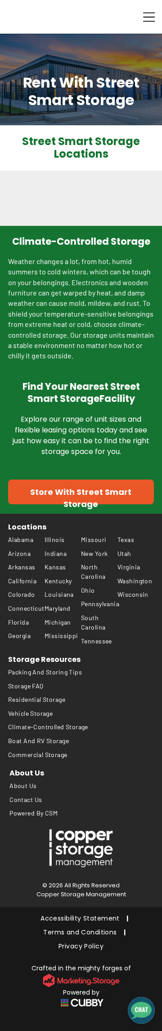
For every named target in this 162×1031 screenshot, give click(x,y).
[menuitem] (26, 539)
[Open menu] (149, 17)
